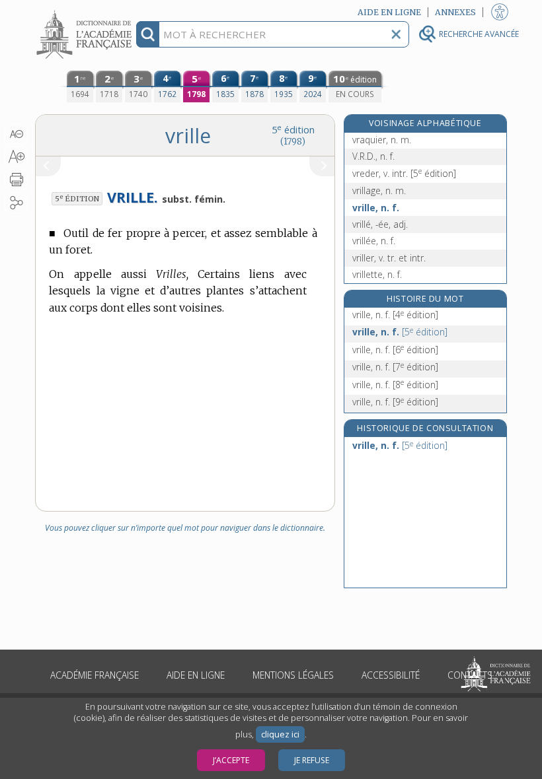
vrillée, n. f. (373, 240)
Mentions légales (293, 675)
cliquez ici (280, 734)
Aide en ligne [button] (389, 12)
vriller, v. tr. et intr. (389, 258)
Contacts (469, 675)
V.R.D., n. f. (373, 156)
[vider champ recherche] (396, 34)
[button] (16, 134)
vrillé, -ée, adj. (380, 224)
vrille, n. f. (375, 207)
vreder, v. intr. (404, 173)
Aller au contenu (86, 12)
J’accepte (231, 760)
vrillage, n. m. (379, 190)
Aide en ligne (196, 675)
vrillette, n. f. (377, 274)
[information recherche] (147, 34)
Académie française (94, 675)
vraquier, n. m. (381, 139)
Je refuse (311, 760)
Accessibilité (391, 675)
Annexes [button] (455, 12)
